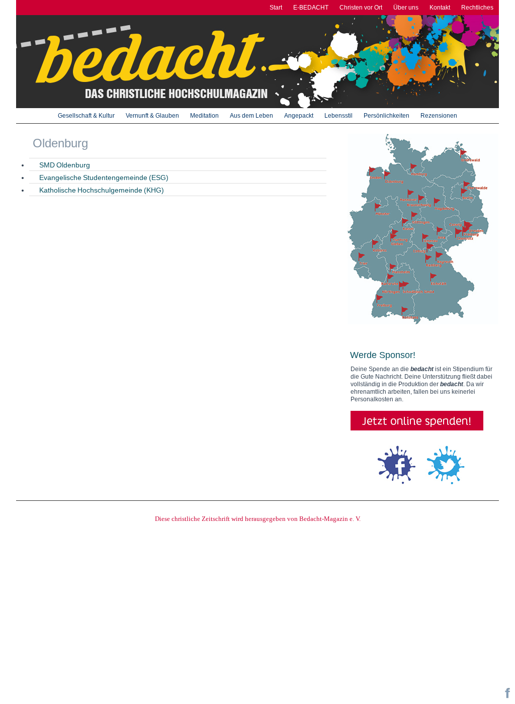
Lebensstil (338, 115)
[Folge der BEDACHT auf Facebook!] (396, 464)
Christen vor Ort (360, 7)
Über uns (405, 7)
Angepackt (298, 115)
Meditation (204, 115)
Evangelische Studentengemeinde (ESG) (103, 177)
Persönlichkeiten (386, 115)
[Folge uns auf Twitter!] (445, 464)
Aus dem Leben (251, 115)
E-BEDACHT (310, 7)
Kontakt (440, 7)
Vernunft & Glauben (152, 115)
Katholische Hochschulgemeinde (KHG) (101, 190)
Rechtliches (477, 7)
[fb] (507, 696)
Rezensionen (438, 115)
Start (276, 7)
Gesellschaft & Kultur (86, 115)
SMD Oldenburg (64, 165)
